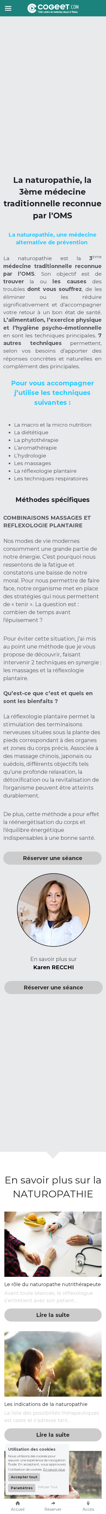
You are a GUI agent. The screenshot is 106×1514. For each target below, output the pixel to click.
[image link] (53, 7)
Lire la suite (53, 1315)
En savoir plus (54, 1469)
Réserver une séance (52, 858)
